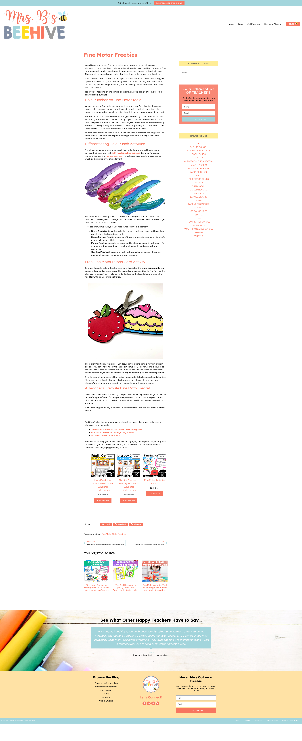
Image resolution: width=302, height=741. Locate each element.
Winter (199, 232)
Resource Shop (271, 24)
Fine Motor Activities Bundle (154, 482)
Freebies (122, 534)
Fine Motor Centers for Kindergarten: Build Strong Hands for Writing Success (96, 587)
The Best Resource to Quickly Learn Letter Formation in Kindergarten (125, 587)
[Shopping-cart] (157, 703)
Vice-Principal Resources (198, 229)
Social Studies (199, 211)
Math (199, 200)
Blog (240, 24)
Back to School (199, 147)
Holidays (199, 193)
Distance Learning (198, 168)
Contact (247, 720)
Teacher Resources (198, 222)
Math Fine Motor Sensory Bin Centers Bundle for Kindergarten (102, 485)
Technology (199, 225)
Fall (198, 175)
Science (198, 207)
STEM (198, 218)
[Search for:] (198, 72)
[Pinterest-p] (153, 703)
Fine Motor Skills (109, 534)
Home (231, 24)
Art (199, 143)
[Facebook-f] (144, 703)
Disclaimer (258, 720)
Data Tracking (199, 165)
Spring (199, 215)
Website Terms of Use (290, 720)
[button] (106, 524)
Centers (198, 158)
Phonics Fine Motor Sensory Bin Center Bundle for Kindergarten (129, 485)
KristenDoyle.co (29, 720)
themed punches (114, 156)
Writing (198, 236)
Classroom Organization (198, 161)
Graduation (199, 186)
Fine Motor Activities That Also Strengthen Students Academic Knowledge (155, 587)
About (237, 720)
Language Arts (198, 197)
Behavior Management (199, 151)
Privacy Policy (272, 720)
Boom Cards (199, 154)
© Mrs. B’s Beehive (7, 720)
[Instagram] (149, 703)
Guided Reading (199, 190)
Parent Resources (198, 204)
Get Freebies (253, 24)
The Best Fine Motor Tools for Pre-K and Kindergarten (116, 429)
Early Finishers (199, 172)
